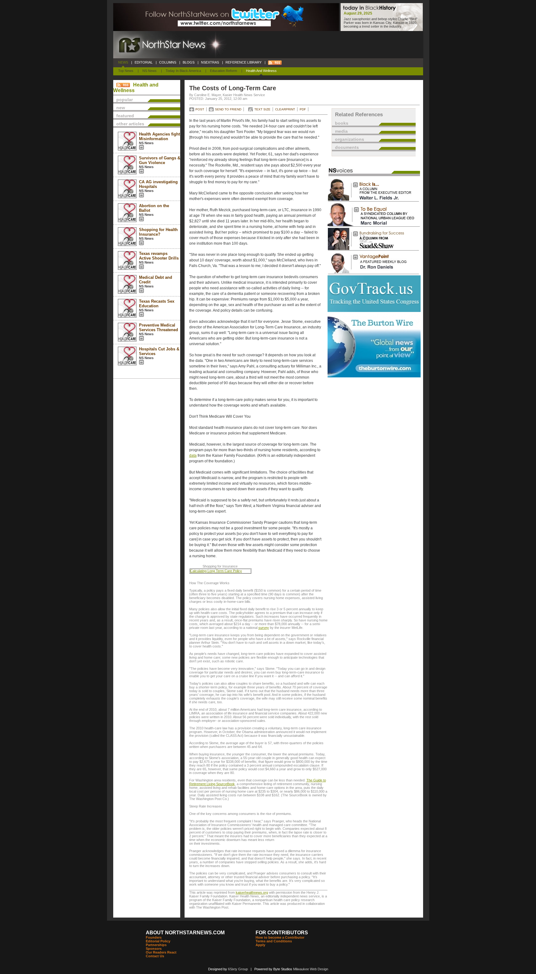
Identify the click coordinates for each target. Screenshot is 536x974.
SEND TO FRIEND (228, 109)
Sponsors (154, 948)
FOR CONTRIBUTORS (282, 932)
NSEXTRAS (210, 62)
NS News (149, 71)
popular (124, 99)
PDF (303, 109)
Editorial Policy (158, 941)
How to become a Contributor (280, 937)
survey (263, 627)
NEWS (123, 62)
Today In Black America (183, 71)
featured (125, 115)
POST (199, 109)
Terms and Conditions (274, 941)
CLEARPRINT (285, 109)
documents (347, 147)
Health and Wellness (261, 71)
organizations (349, 139)
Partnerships (156, 945)
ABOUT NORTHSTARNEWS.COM (185, 932)
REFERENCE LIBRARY (243, 62)
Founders (154, 937)
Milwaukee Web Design (310, 969)
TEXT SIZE (262, 109)
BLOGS (188, 62)
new (120, 107)
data (193, 455)
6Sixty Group (238, 969)
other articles (130, 123)
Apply (260, 945)
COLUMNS (167, 62)
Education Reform (223, 71)
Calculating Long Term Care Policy (216, 571)
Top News (125, 71)
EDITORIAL (143, 62)
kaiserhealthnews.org (252, 892)
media (341, 131)
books (341, 123)
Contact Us (155, 956)
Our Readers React (161, 952)
